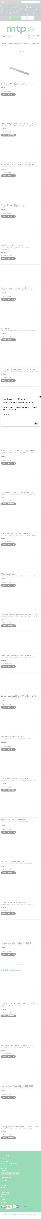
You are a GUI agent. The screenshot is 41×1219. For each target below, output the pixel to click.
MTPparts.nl (29, 402)
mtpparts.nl (5, 414)
